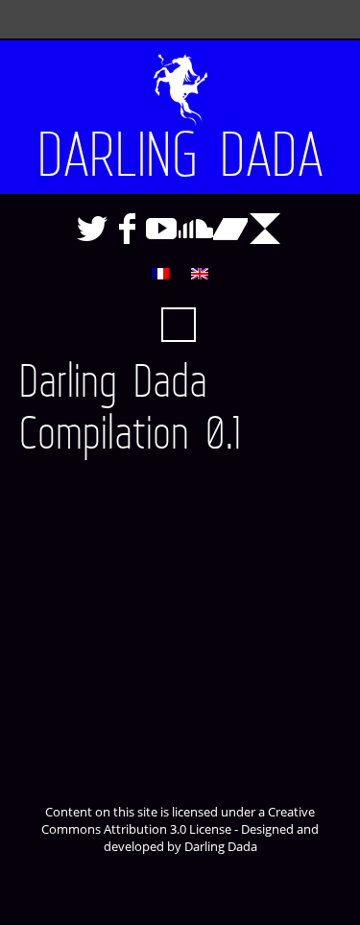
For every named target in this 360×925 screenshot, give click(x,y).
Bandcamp (230, 228)
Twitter (92, 228)
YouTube (161, 228)
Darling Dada (180, 155)
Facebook (126, 228)
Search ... (178, 324)
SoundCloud (196, 228)
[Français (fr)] (160, 274)
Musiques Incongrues (265, 228)
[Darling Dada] (180, 78)
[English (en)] (199, 274)
